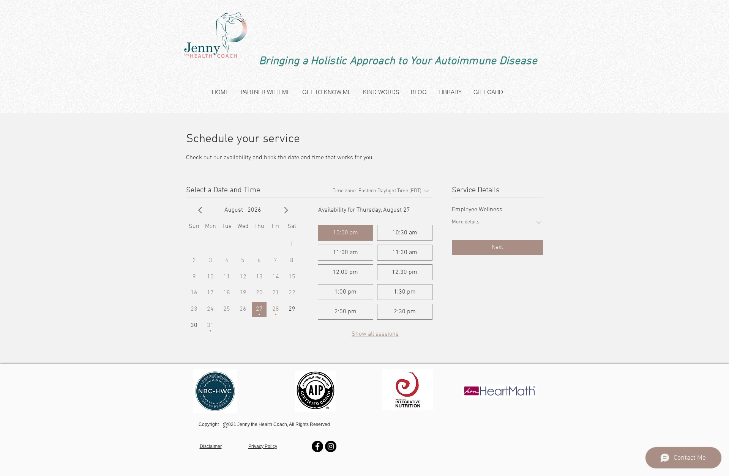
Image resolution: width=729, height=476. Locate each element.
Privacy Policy (262, 446)
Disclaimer (211, 446)
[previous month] (200, 210)
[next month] (285, 210)
